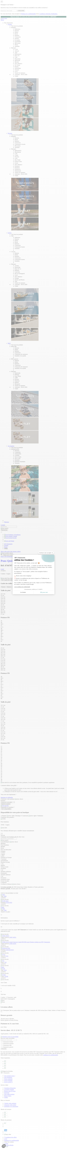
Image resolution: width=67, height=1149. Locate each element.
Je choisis (23, 592)
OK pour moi (44, 592)
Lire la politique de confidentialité (22, 587)
